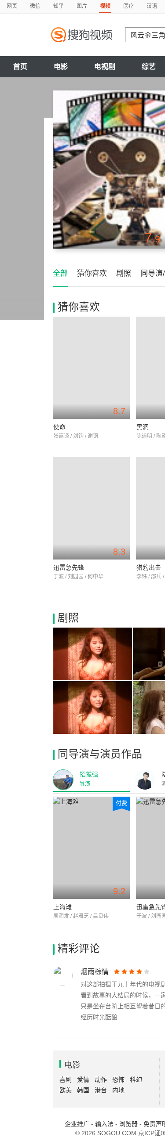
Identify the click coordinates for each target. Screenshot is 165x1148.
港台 (101, 1090)
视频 (105, 6)
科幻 (136, 1079)
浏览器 (128, 1123)
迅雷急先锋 (68, 567)
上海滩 (62, 906)
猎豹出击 (148, 567)
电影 (61, 66)
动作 (101, 1079)
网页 (12, 6)
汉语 (152, 6)
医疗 (128, 6)
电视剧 (104, 66)
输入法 (104, 1123)
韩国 (83, 1090)
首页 (20, 66)
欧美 (65, 1090)
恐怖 (118, 1079)
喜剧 (65, 1079)
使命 (59, 426)
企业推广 (77, 1123)
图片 (82, 6)
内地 (118, 1090)
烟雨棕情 (95, 971)
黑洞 (142, 426)
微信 (35, 6)
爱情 (83, 1079)
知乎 (58, 6)
